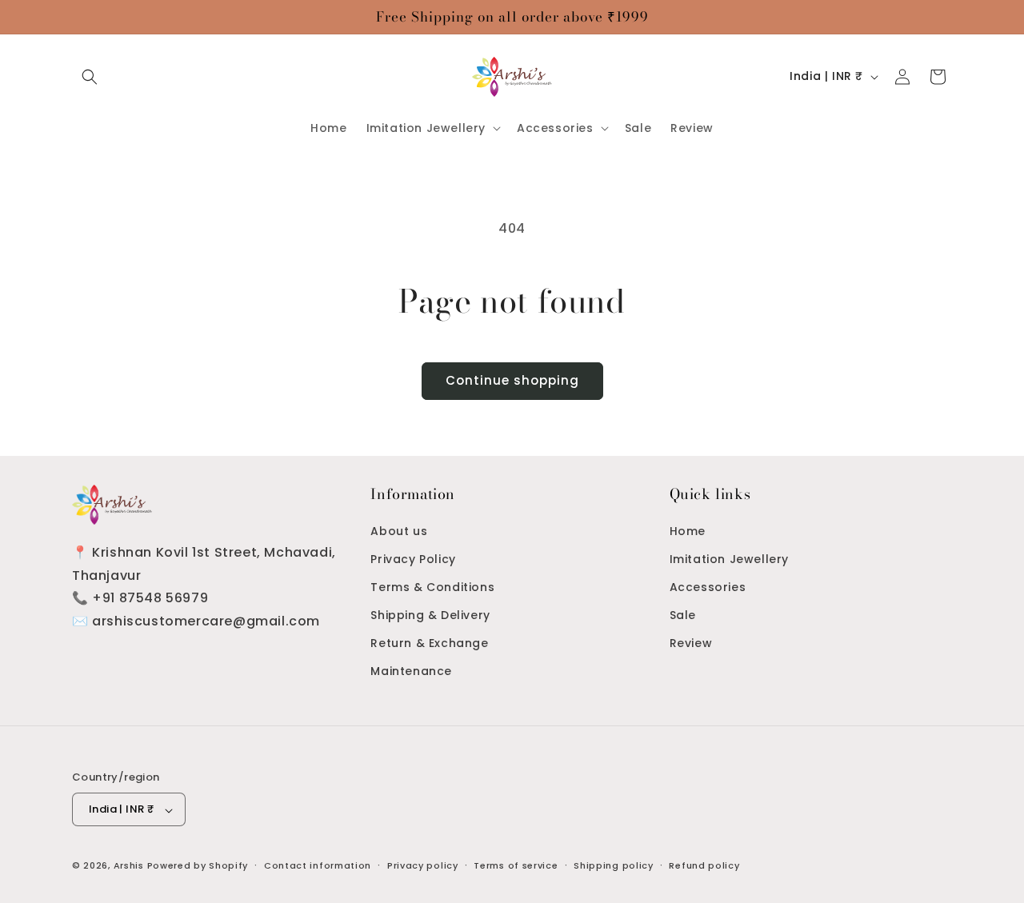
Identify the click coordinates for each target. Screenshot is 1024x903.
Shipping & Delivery (430, 615)
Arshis (130, 866)
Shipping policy (614, 865)
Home (688, 530)
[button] (89, 76)
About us (398, 530)
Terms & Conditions (432, 586)
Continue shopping (512, 380)
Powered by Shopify (198, 866)
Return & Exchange (429, 643)
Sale (683, 615)
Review (691, 643)
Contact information (317, 865)
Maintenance (411, 671)
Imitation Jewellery (729, 558)
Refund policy (704, 865)
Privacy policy (422, 865)
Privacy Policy (412, 558)
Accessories (708, 586)
